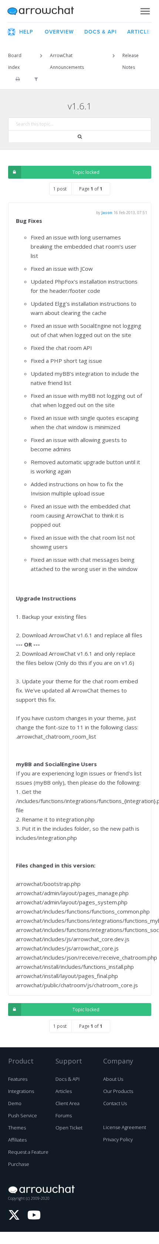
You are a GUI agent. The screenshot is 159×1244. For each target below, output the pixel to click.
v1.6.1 (80, 106)
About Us (113, 1079)
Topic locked (85, 172)
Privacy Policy (118, 1139)
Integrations (21, 1091)
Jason (106, 212)
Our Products (118, 1091)
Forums (63, 1115)
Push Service (22, 1115)
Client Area (67, 1103)
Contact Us (115, 1103)
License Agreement (124, 1127)
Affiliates (17, 1139)
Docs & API (67, 1079)
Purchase (18, 1164)
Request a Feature (28, 1152)
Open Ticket (68, 1127)
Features (17, 1079)
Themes (17, 1127)
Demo (14, 1103)
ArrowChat (45, 11)
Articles (63, 1091)
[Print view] (17, 79)
